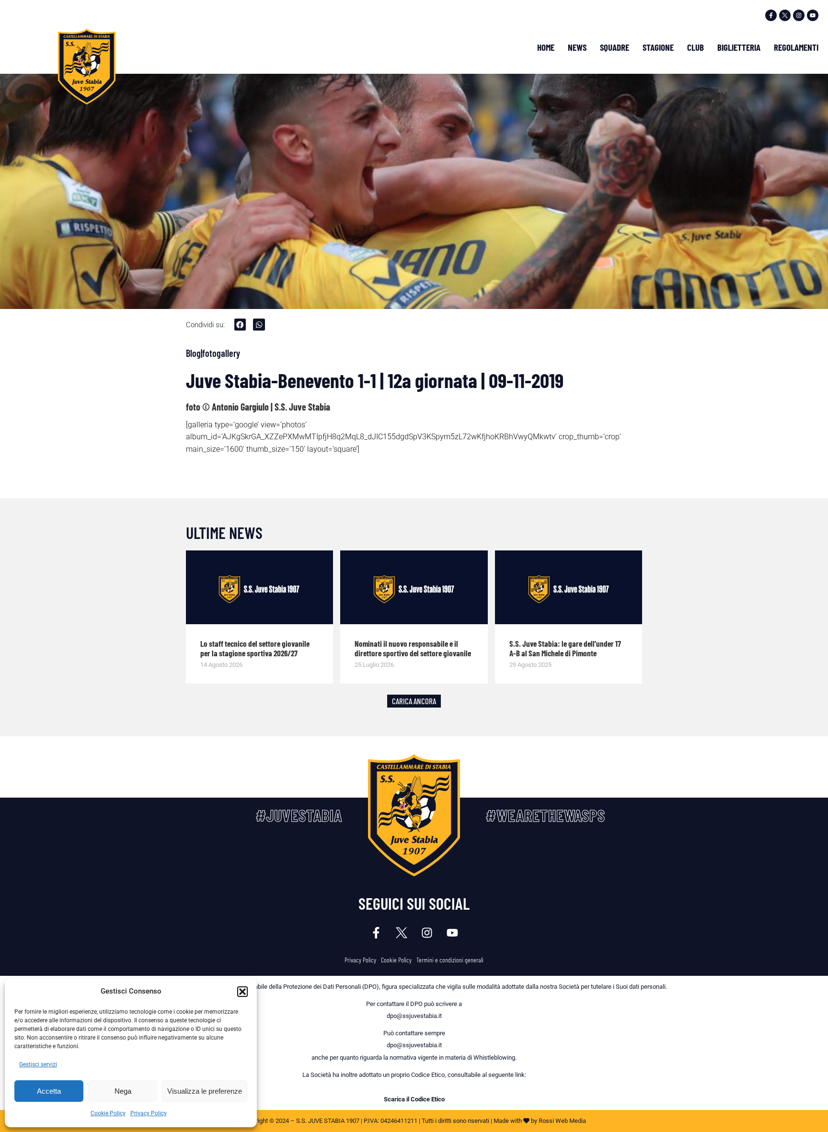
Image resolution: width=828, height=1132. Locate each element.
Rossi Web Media (562, 1120)
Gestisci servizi (38, 1064)
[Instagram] (799, 15)
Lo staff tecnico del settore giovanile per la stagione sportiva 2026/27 (255, 648)
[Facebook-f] (771, 15)
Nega (123, 1091)
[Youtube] (812, 15)
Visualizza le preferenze (204, 1091)
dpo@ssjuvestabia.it (414, 1015)
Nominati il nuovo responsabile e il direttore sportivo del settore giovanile (413, 648)
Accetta (49, 1091)
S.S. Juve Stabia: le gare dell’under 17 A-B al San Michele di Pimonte (565, 648)
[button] (242, 991)
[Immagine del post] (260, 587)
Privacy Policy (148, 1113)
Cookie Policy (108, 1113)
